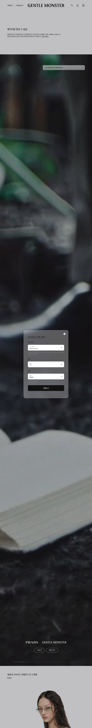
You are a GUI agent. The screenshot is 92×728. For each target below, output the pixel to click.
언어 (30, 375)
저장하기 (46, 388)
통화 (30, 363)
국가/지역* (32, 346)
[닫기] (64, 334)
